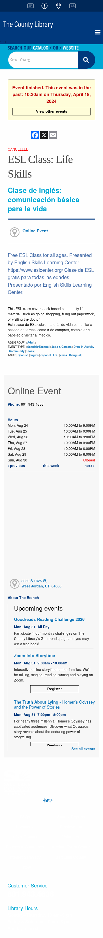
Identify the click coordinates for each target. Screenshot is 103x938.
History (24, 867)
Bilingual (75, 355)
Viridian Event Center (71, 847)
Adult (30, 342)
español (45, 355)
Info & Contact (24, 837)
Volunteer (70, 837)
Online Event (35, 231)
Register (54, 689)
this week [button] (51, 465)
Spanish (23, 355)
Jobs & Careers (62, 347)
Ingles (34, 355)
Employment (71, 827)
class (63, 355)
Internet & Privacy (24, 857)
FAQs (25, 817)
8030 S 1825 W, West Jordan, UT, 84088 (42, 583)
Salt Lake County (71, 857)
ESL (55, 355)
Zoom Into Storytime (34, 655)
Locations (25, 827)
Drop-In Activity (84, 347)
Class (30, 351)
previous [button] (17, 465)
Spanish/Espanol (38, 347)
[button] (97, 32)
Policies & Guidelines (25, 847)
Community (16, 351)
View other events (51, 111)
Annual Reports (71, 817)
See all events (83, 748)
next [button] (88, 465)
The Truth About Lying (54, 704)
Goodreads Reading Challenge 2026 (49, 619)
